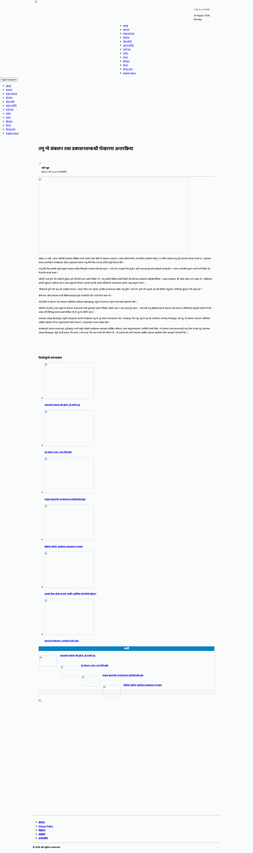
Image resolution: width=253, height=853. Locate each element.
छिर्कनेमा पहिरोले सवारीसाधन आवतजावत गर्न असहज (64, 546)
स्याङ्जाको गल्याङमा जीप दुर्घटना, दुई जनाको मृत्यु (62, 405)
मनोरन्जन (127, 50)
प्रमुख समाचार (129, 34)
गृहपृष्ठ (125, 26)
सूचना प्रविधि (128, 46)
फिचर (125, 65)
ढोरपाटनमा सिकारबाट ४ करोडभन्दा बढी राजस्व (62, 641)
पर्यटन (125, 53)
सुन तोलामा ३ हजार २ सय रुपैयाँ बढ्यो (58, 452)
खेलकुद (126, 61)
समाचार (126, 30)
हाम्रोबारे (42, 834)
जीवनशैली (127, 42)
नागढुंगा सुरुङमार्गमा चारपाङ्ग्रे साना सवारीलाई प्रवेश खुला (65, 499)
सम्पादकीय (43, 838)
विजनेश (126, 38)
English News (129, 73)
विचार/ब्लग (128, 69)
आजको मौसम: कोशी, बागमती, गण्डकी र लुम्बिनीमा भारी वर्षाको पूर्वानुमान (70, 594)
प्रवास (125, 57)
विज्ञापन (42, 830)
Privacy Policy (46, 826)
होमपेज (42, 822)
